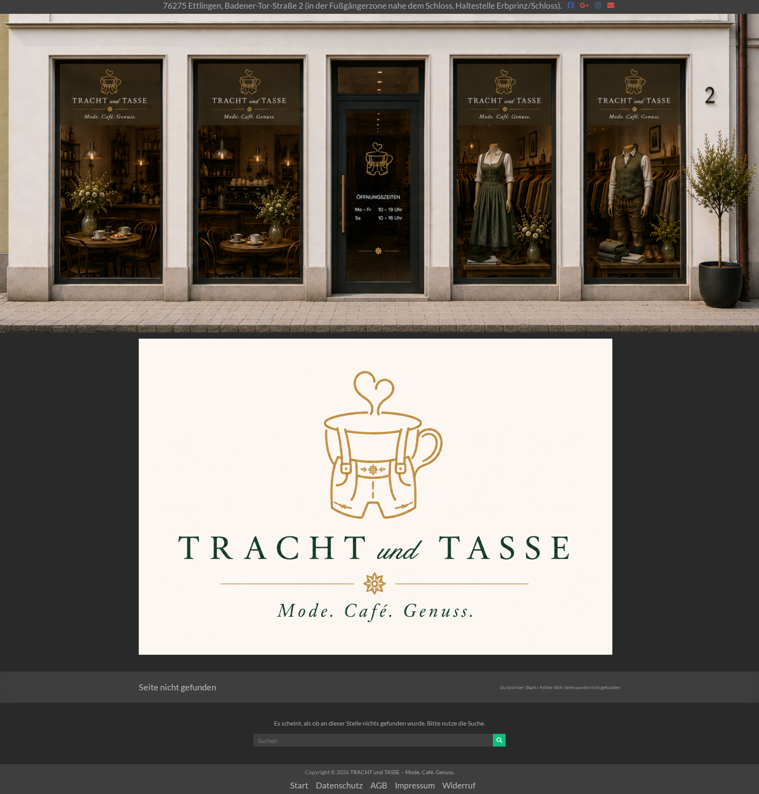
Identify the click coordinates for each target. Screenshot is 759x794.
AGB (378, 785)
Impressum (415, 785)
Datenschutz (339, 785)
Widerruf (459, 785)
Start (531, 687)
